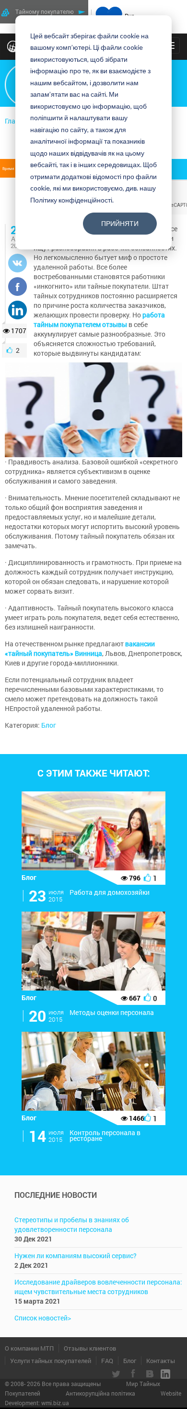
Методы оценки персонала (112, 1012)
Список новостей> (42, 1317)
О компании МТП (29, 1348)
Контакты (160, 1360)
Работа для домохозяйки (110, 892)
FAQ (107, 1360)
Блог (48, 725)
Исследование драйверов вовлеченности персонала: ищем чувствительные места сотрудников (98, 1286)
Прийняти (120, 223)
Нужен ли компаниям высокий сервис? (75, 1255)
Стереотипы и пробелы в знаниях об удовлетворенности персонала (71, 1224)
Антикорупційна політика (101, 1393)
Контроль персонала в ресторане (105, 1135)
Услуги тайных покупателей (50, 1360)
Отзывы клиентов (90, 1348)
